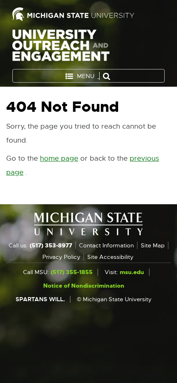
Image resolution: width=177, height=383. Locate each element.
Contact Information (106, 245)
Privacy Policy (61, 257)
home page (59, 158)
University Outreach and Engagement (60, 47)
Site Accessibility (110, 257)
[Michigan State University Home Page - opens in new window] (88, 14)
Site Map (153, 245)
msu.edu (132, 272)
